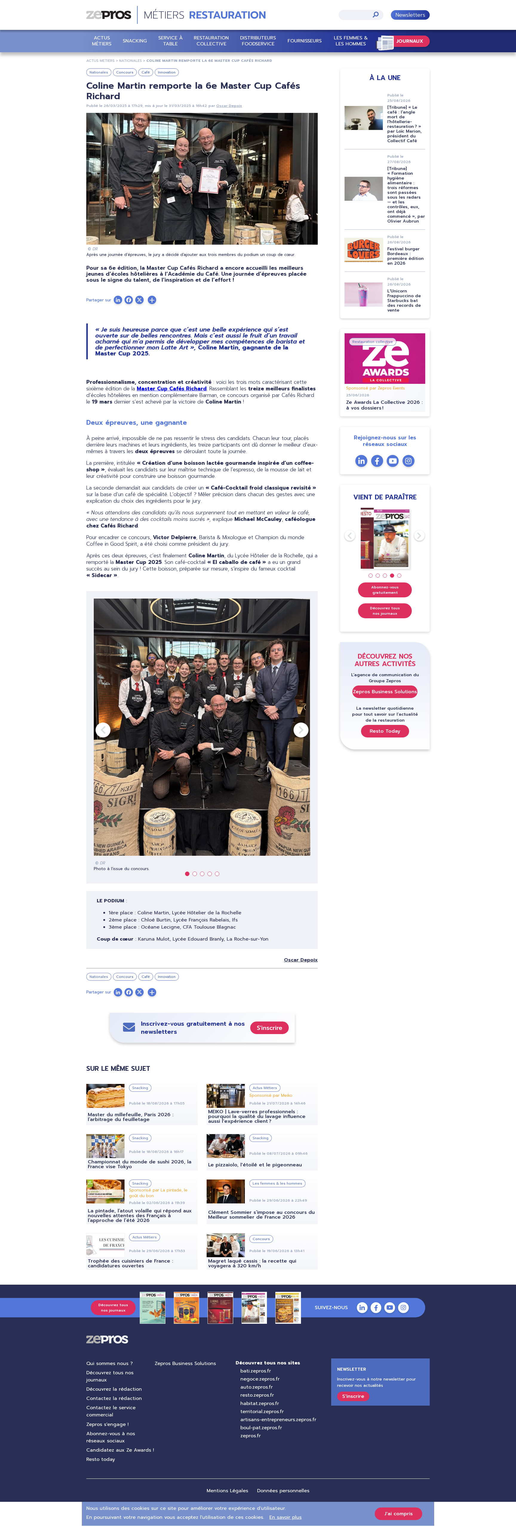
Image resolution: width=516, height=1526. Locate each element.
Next (414, 535)
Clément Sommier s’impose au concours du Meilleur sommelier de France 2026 (261, 1215)
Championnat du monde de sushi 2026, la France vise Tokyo (139, 1164)
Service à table (170, 40)
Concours (124, 72)
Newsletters (410, 15)
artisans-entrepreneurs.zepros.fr (278, 1419)
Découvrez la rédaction (114, 1389)
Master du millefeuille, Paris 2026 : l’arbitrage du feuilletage (130, 1117)
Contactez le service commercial (111, 1411)
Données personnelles (283, 1490)
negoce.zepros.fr (260, 1379)
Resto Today (385, 731)
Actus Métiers (101, 40)
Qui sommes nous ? (109, 1363)
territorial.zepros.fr (262, 1411)
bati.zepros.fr (255, 1371)
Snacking (135, 41)
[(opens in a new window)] (152, 300)
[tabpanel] (202, 735)
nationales (130, 60)
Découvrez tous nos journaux (385, 610)
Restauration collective (211, 40)
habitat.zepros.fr (259, 1403)
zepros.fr (250, 1435)
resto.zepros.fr (257, 1395)
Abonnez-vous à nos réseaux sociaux (110, 1437)
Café (146, 72)
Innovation (167, 72)
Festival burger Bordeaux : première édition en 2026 (405, 256)
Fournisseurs (305, 41)
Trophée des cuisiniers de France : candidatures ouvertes (130, 1263)
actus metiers (100, 60)
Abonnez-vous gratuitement (385, 590)
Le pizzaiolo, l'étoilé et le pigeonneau (255, 1164)
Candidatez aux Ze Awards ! (120, 1450)
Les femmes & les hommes (351, 40)
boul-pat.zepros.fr (261, 1427)
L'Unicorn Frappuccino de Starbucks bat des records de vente (404, 300)
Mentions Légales (227, 1490)
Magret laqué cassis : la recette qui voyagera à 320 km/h (252, 1263)
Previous (344, 535)
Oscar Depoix (229, 105)
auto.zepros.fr (256, 1387)
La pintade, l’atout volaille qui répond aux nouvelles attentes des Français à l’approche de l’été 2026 (140, 1215)
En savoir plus (285, 1517)
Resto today (100, 1459)
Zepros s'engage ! (107, 1424)
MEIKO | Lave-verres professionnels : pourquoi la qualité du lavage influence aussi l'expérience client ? (256, 1116)
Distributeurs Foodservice (258, 40)
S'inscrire (269, 1027)
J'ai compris (398, 1513)
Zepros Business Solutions (385, 691)
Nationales (99, 72)
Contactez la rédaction (114, 1398)
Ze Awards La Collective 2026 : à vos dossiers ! (384, 405)
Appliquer (375, 14)
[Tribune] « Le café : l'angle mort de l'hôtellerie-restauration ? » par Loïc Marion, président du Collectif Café (404, 124)
